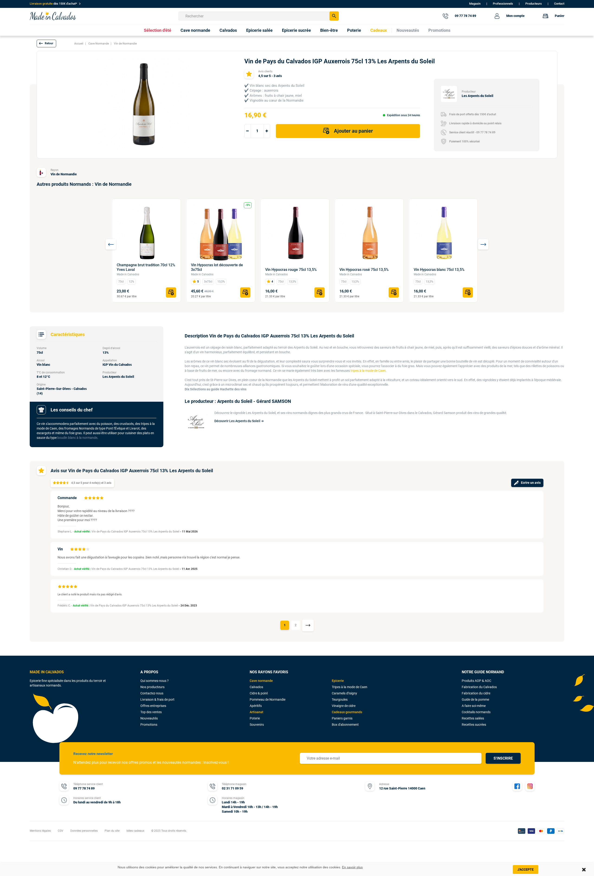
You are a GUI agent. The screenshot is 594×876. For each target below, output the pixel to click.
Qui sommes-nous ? (154, 681)
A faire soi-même (474, 706)
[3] (94, 498)
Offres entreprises (153, 706)
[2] (90, 498)
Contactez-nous (151, 693)
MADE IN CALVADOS (47, 672)
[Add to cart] (171, 292)
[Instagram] (530, 786)
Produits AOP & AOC (476, 681)
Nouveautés (149, 718)
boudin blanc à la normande (77, 438)
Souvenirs (257, 724)
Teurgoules (340, 699)
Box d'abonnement (345, 724)
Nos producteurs (152, 687)
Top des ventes (151, 712)
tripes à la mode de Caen (368, 370)
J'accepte (525, 869)
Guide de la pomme (475, 699)
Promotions (148, 724)
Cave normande (261, 681)
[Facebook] (517, 786)
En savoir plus (352, 867)
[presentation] (111, 244)
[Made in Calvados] (53, 16)
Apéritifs (256, 706)
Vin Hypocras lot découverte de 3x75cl (217, 267)
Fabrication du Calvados (479, 687)
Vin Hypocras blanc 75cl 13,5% (439, 269)
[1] (86, 498)
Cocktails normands (476, 712)
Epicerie (338, 681)
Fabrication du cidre (476, 693)
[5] (101, 498)
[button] (46, 43)
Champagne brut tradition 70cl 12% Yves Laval (146, 267)
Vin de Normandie (64, 174)
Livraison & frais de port (157, 699)
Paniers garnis (342, 718)
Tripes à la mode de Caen (349, 687)
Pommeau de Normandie (267, 699)
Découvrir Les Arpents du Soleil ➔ (239, 421)
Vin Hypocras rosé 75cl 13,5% (364, 269)
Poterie (255, 718)
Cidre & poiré (259, 693)
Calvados (256, 687)
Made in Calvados (128, 274)
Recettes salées (473, 718)
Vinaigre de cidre (343, 706)
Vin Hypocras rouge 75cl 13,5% (291, 269)
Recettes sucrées (474, 724)
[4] (98, 498)
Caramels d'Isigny (344, 693)
